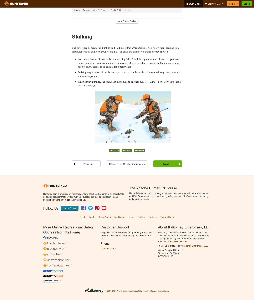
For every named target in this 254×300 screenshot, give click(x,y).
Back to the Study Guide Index (127, 164)
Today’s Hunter (167, 216)
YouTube (104, 208)
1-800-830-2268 (108, 248)
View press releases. (177, 241)
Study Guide (194, 3)
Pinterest (97, 208)
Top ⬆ (83, 216)
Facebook (83, 208)
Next (166, 164)
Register (233, 3)
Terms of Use (163, 291)
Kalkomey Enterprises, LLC (194, 245)
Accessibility (137, 291)
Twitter (90, 208)
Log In (246, 3)
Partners (153, 216)
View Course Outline (127, 21)
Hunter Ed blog (70, 208)
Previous (88, 164)
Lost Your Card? (215, 3)
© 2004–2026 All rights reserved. (118, 291)
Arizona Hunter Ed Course (95, 10)
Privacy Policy (148, 291)
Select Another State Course (111, 216)
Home (77, 10)
